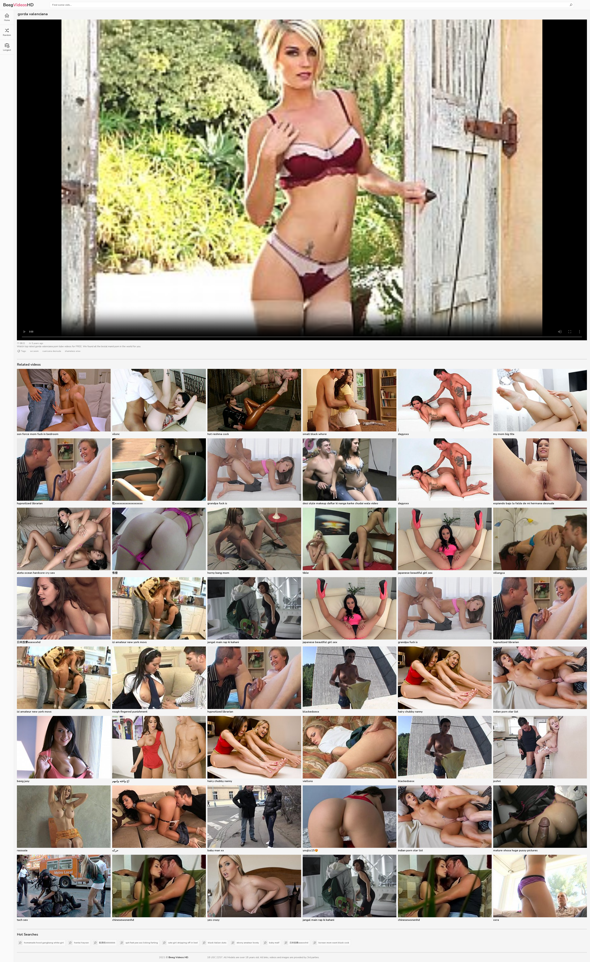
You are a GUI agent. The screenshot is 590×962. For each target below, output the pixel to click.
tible (306, 573)
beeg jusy (23, 781)
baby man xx (215, 850)
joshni (497, 781)
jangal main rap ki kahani (223, 642)
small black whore (315, 434)
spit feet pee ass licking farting (142, 942)
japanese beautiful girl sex (415, 573)
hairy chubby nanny (410, 711)
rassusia (22, 850)
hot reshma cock (218, 434)
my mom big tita (503, 434)
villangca (499, 573)
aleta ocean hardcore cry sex (36, 573)
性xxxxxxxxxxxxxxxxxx (127, 503)
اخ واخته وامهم (120, 781)
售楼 (115, 573)
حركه (115, 850)
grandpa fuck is (217, 503)
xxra (496, 920)
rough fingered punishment (129, 711)
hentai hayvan (81, 942)
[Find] (570, 4)
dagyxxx (403, 434)
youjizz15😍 (310, 850)
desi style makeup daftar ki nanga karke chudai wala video (340, 503)
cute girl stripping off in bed (183, 942)
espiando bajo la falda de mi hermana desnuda (523, 503)
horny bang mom (218, 573)
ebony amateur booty (248, 942)
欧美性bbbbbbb (107, 942)
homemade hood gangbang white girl (44, 942)
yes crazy (213, 920)
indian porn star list (505, 711)
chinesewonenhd (123, 920)
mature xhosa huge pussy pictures (515, 850)
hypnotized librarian (30, 503)
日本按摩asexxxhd (28, 642)
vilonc (116, 434)
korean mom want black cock (334, 942)
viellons (308, 781)
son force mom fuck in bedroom (37, 434)
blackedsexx (311, 711)
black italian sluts (217, 942)
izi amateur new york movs (129, 642)
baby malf (274, 942)
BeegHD (18, 5)
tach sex (22, 920)
